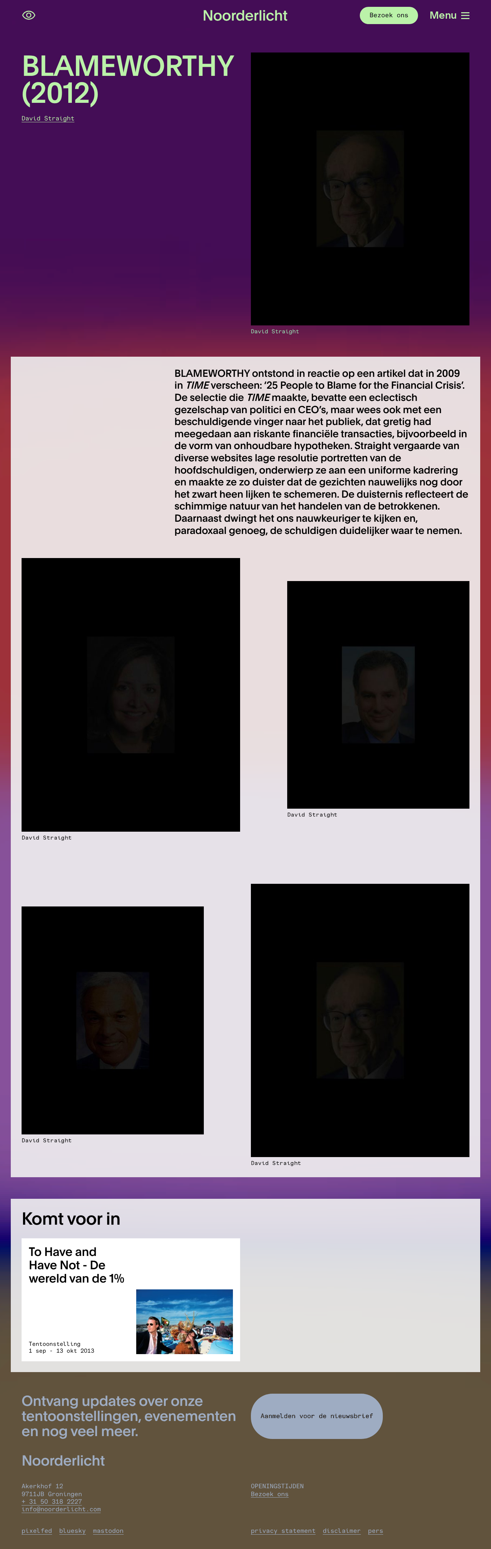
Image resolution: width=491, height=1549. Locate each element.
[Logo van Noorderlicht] (245, 15)
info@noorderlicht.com (61, 1509)
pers (375, 1531)
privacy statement (283, 1531)
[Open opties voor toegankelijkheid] (29, 15)
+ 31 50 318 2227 (52, 1501)
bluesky (72, 1531)
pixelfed (37, 1531)
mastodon (108, 1531)
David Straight (48, 118)
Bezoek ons (270, 1494)
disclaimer (342, 1531)
